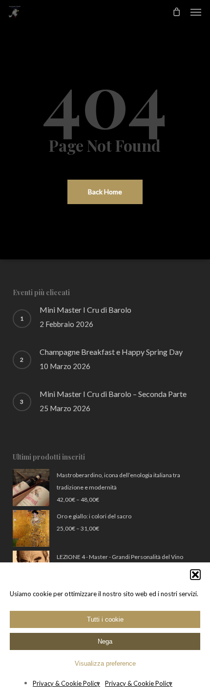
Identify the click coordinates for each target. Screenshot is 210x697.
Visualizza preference (105, 663)
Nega (105, 641)
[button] (195, 575)
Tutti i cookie (105, 619)
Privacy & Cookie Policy (66, 683)
